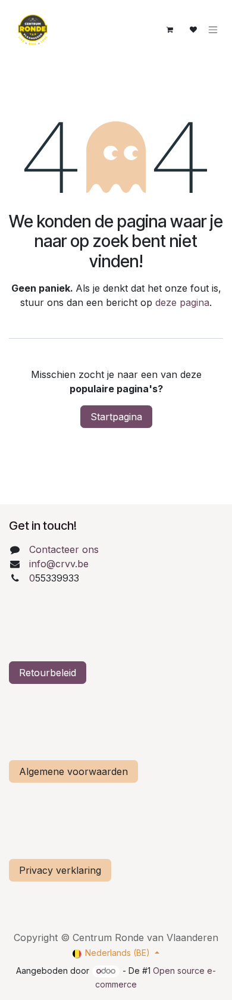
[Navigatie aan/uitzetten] (213, 30)
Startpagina (116, 417)
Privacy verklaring (60, 870)
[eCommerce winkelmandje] (169, 29)
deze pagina (182, 302)
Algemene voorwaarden (73, 771)
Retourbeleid (47, 673)
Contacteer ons (64, 549)
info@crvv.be (59, 564)
